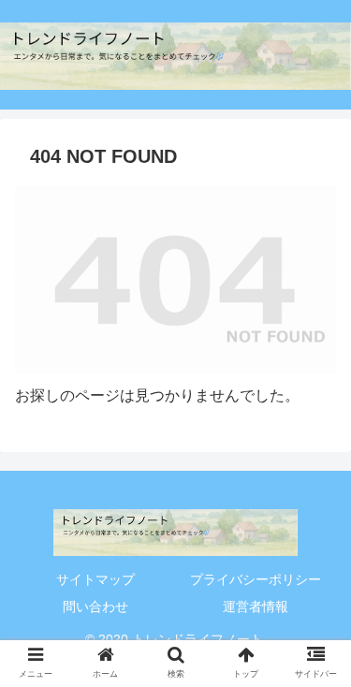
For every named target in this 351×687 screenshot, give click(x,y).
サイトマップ (95, 579)
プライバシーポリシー (255, 579)
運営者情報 (255, 606)
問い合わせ (95, 606)
